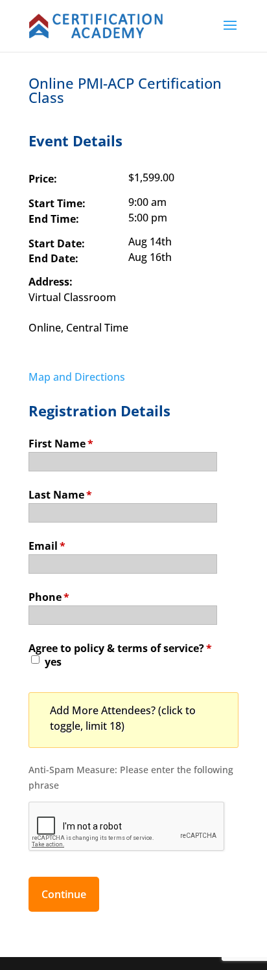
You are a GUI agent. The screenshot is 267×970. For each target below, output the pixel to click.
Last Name (60, 494)
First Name (61, 442)
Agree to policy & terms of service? (120, 647)
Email (47, 545)
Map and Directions (77, 377)
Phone (49, 596)
